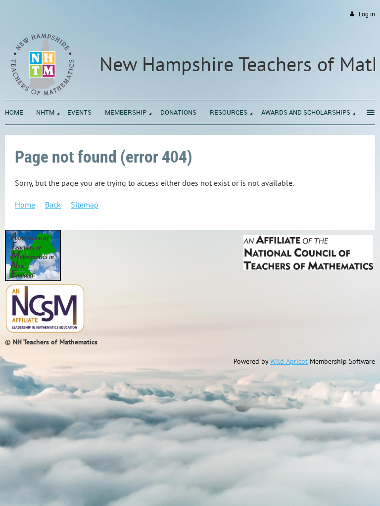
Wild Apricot (289, 361)
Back (53, 205)
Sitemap (84, 205)
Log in (367, 14)
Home (25, 205)
